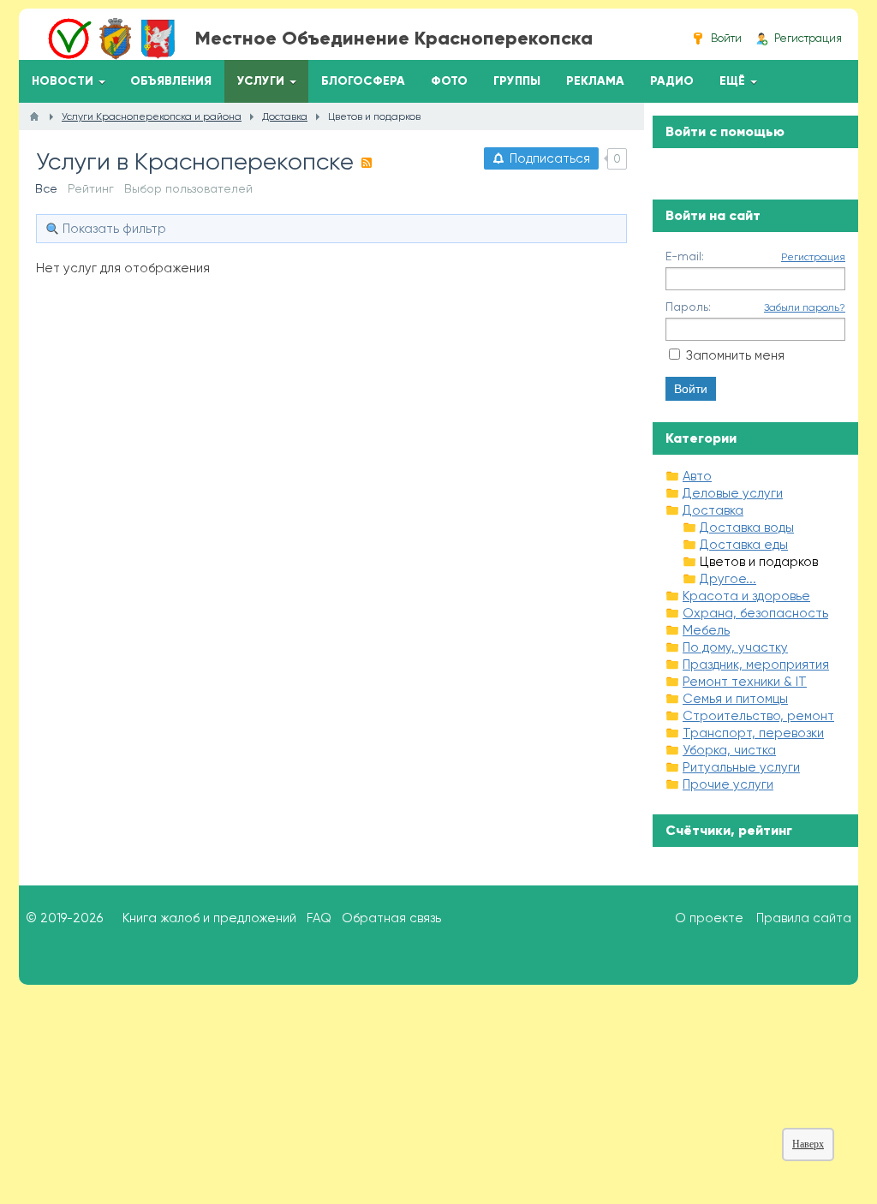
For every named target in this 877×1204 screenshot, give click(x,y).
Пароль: (688, 306)
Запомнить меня (735, 355)
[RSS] (366, 163)
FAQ (319, 918)
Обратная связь (391, 918)
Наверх (808, 1144)
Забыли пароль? (804, 307)
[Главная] (34, 116)
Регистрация (813, 257)
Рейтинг (91, 188)
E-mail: (684, 256)
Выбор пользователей (188, 188)
